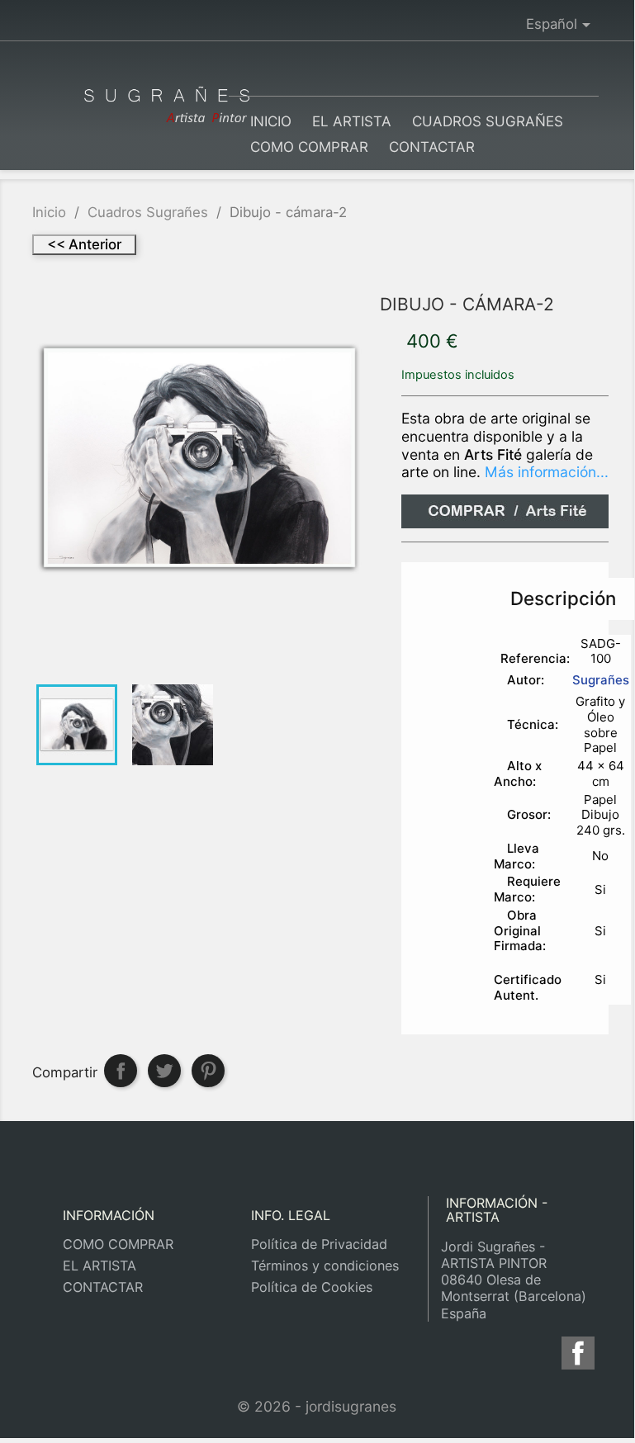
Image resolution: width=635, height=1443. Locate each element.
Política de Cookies (311, 1287)
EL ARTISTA (351, 121)
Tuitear (164, 1070)
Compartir (120, 1070)
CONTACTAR (432, 147)
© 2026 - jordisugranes (316, 1406)
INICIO (270, 121)
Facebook (580, 1353)
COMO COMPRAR (309, 147)
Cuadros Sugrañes (487, 121)
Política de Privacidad (319, 1244)
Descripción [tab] (563, 598)
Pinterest (208, 1070)
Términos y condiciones (325, 1265)
